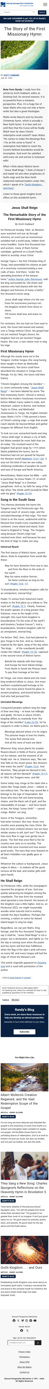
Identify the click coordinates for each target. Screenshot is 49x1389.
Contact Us (24, 1372)
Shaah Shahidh (15, 978)
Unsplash (27, 978)
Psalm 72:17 (40, 773)
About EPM (24, 1362)
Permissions (24, 1357)
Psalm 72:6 (32, 766)
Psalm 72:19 (24, 493)
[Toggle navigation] (45, 4)
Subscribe (24, 1032)
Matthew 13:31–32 (32, 458)
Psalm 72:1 (19, 606)
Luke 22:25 (31, 722)
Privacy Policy (24, 1352)
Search (42, 12)
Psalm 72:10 (29, 652)
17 (25, 583)
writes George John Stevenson (25, 279)
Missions (15, 1000)
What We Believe (24, 1367)
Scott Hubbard (11, 75)
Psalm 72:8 (17, 583)
